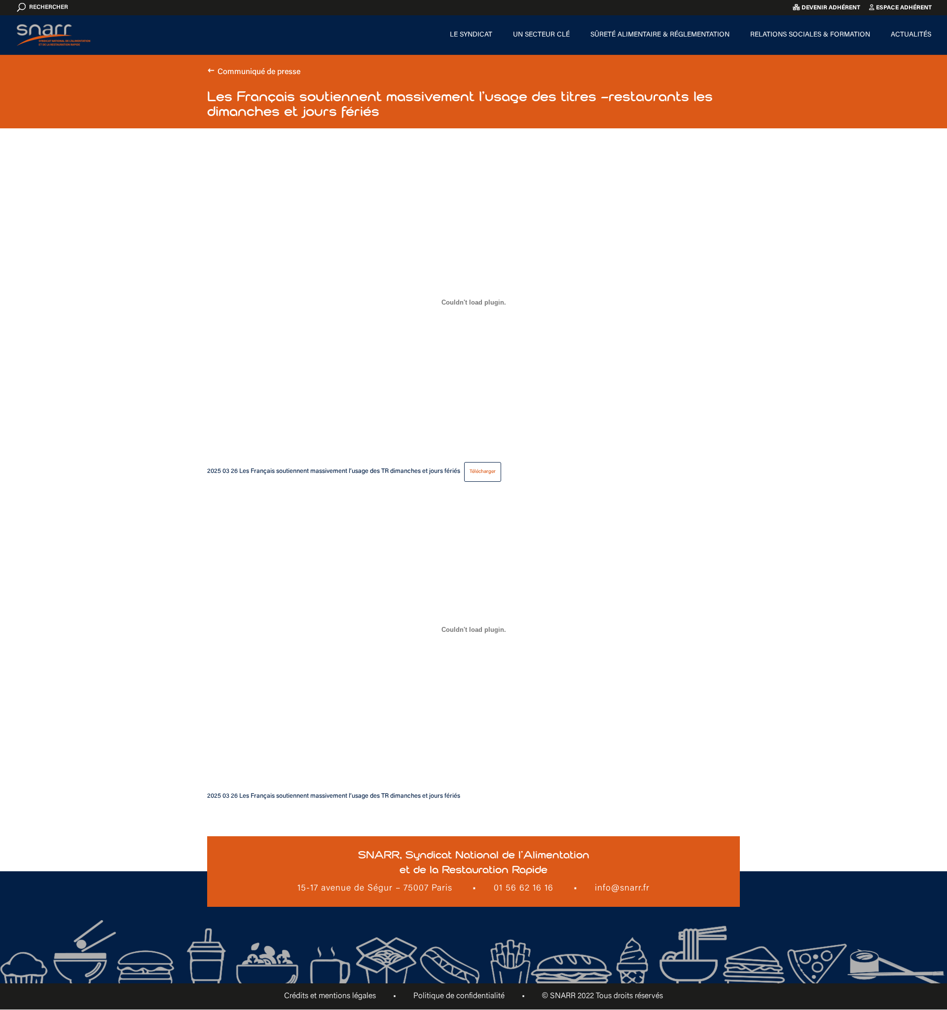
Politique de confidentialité (459, 996)
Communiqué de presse (259, 72)
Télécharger (483, 471)
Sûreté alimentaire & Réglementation (659, 35)
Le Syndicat (471, 35)
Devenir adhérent (830, 8)
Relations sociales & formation (810, 35)
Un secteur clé (541, 35)
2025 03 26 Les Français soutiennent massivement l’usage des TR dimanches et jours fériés (333, 471)
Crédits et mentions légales (330, 996)
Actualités (911, 35)
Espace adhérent (903, 8)
